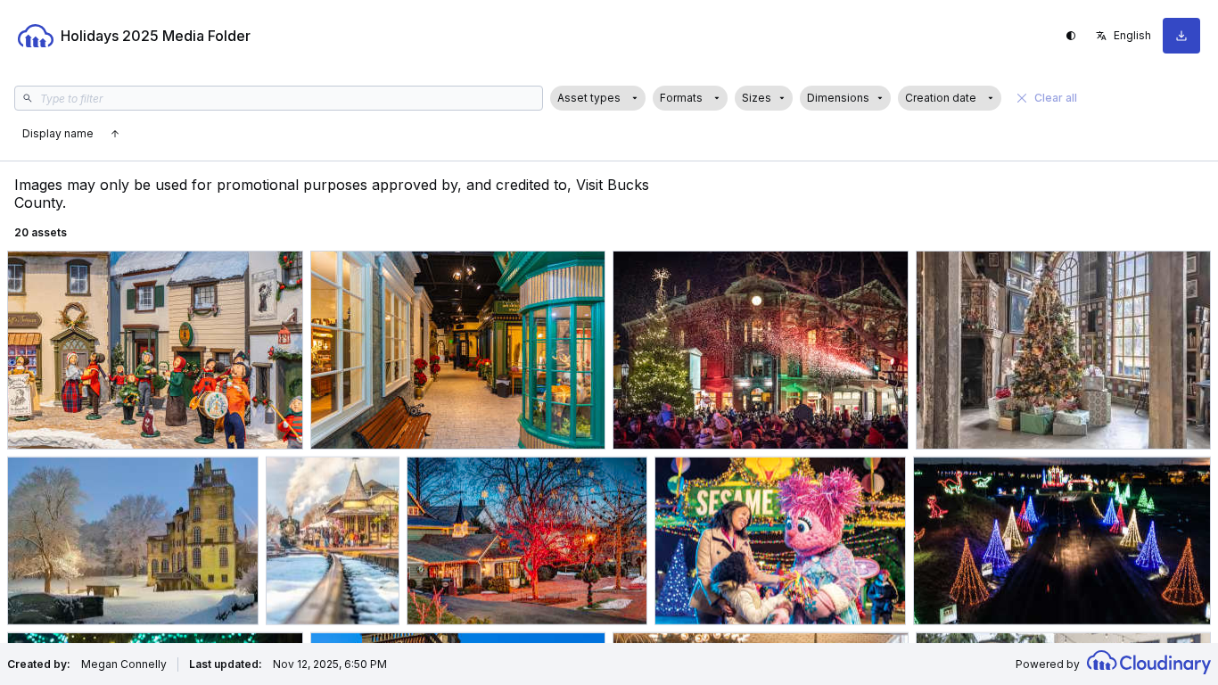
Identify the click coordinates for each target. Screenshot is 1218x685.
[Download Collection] (1181, 36)
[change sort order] (115, 133)
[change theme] (1071, 35)
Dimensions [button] (838, 97)
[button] (598, 98)
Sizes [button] (756, 97)
